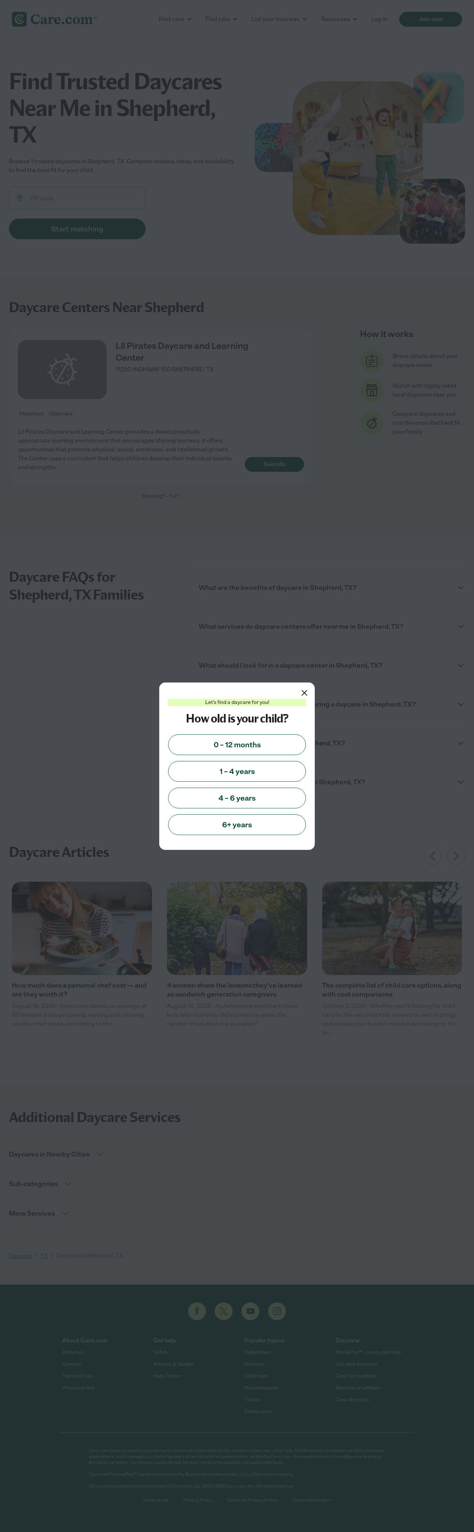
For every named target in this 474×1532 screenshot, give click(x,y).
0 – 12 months (237, 744)
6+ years (237, 824)
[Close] (304, 693)
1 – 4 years (237, 771)
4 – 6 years (237, 798)
